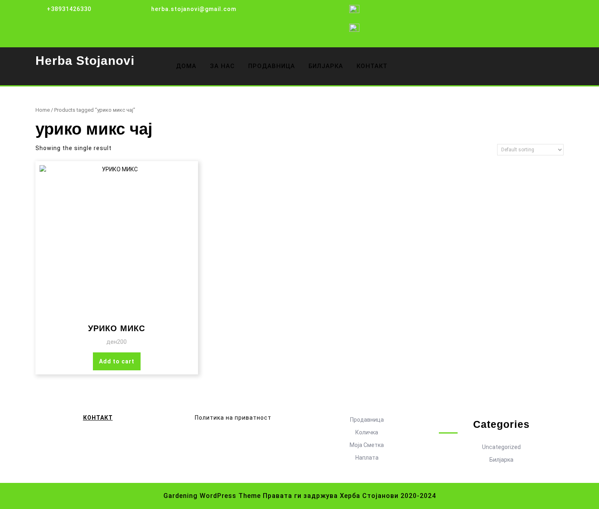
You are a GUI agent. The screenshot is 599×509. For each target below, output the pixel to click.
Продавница (367, 419)
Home (42, 110)
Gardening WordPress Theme (212, 496)
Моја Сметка (367, 445)
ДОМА (186, 66)
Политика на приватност (233, 417)
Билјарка (501, 459)
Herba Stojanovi (84, 60)
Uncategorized (501, 447)
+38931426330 (69, 9)
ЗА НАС (222, 66)
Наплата (367, 457)
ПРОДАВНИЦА (271, 66)
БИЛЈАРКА (325, 66)
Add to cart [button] (116, 361)
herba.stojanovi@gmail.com (193, 9)
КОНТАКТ (372, 66)
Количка (366, 432)
